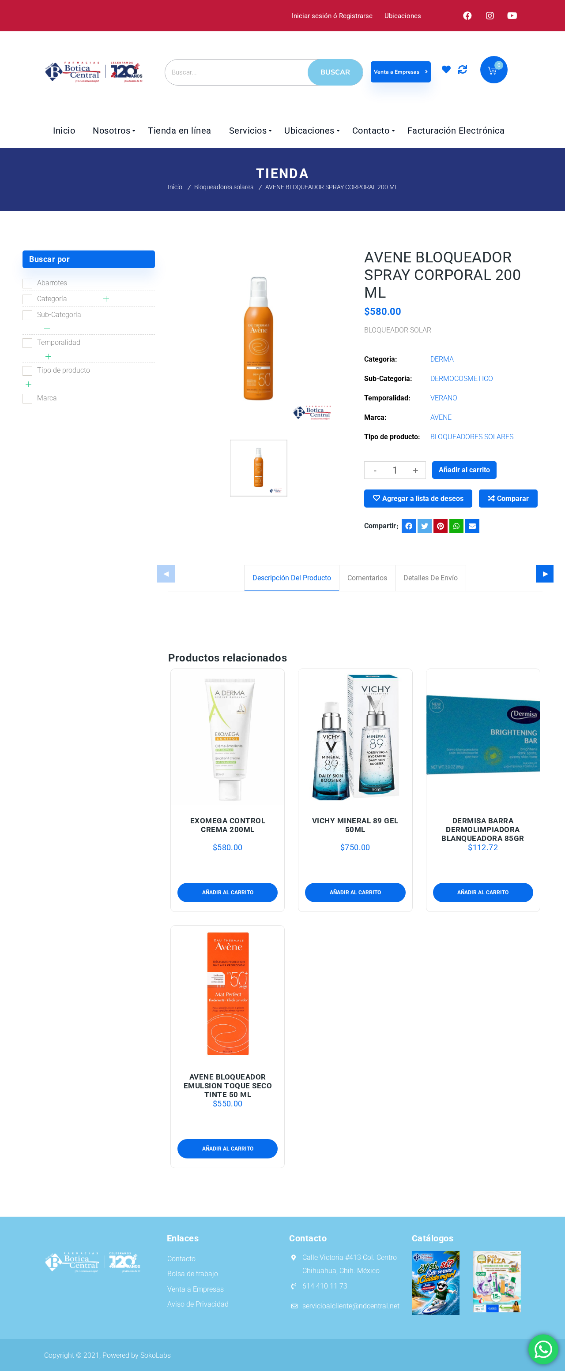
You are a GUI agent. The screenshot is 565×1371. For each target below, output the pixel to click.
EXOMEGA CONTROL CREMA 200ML (228, 825)
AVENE (441, 417)
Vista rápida (246, 800)
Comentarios (367, 578)
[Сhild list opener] (107, 299)
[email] (472, 526)
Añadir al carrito (464, 470)
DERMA (442, 359)
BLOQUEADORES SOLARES (471, 437)
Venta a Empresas (397, 71)
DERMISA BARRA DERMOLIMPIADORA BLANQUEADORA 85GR (482, 829)
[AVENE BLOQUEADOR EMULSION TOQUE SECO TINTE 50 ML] (228, 993)
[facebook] (409, 526)
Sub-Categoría (59, 314)
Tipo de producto (63, 370)
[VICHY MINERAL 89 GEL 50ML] (355, 737)
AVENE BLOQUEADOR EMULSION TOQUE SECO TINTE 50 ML (228, 1085)
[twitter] (425, 526)
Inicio (175, 187)
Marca (47, 398)
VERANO (443, 398)
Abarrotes (52, 283)
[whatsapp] (456, 526)
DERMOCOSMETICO (461, 378)
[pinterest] (440, 526)
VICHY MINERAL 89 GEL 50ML (355, 825)
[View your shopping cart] (492, 72)
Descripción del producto (291, 578)
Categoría (52, 299)
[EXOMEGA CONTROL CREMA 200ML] (228, 737)
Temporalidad (58, 342)
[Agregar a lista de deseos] (228, 800)
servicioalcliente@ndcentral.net (350, 1306)
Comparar (513, 498)
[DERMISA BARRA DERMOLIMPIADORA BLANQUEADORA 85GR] (483, 737)
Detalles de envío (430, 578)
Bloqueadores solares (223, 187)
